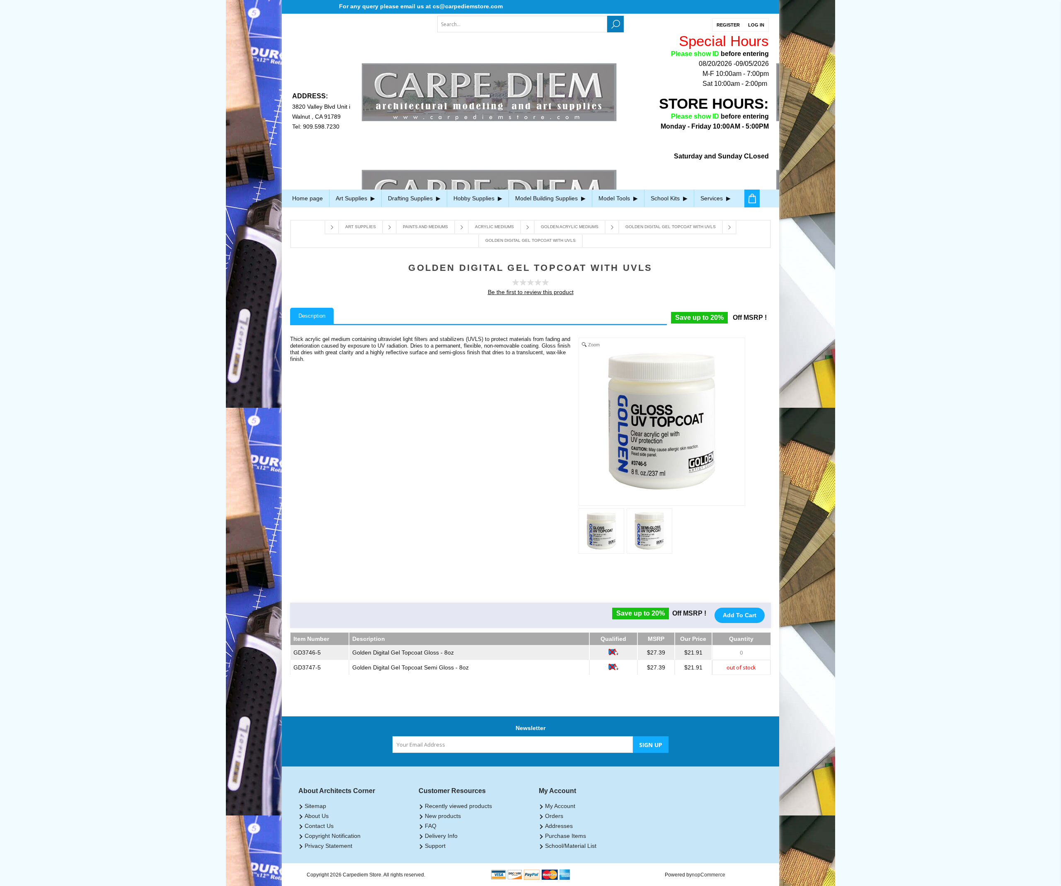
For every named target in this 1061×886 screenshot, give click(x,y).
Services (712, 198)
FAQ (430, 826)
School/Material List (570, 845)
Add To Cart (739, 615)
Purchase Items (565, 835)
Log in (756, 24)
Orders (554, 816)
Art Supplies (352, 198)
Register (728, 24)
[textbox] (522, 24)
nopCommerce (708, 875)
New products (443, 816)
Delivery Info (441, 835)
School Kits (666, 198)
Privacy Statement (328, 845)
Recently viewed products (458, 806)
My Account (560, 806)
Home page (307, 198)
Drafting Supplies (411, 198)
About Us (317, 816)
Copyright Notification (333, 835)
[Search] (615, 24)
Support (435, 845)
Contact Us (319, 826)
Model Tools (615, 198)
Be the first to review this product (531, 292)
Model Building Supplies (547, 198)
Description (311, 316)
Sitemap (315, 806)
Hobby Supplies (474, 198)
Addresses (559, 826)
